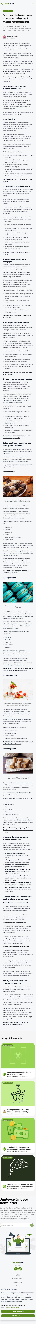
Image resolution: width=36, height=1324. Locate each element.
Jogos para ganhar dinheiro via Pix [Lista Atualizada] (19, 1073)
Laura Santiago (12, 36)
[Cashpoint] (7, 3)
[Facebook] (16, 1268)
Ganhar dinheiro (8, 11)
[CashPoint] (18, 1262)
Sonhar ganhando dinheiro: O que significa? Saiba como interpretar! (20, 1185)
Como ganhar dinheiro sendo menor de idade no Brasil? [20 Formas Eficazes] (18, 1111)
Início (18, 1275)
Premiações (18, 1282)
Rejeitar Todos (18, 1316)
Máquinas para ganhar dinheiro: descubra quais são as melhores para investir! (18, 830)
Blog (17, 1286)
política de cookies (12, 1307)
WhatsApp (29, 553)
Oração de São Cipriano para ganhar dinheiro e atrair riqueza (19, 1148)
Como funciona (17, 1279)
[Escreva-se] (31, 1225)
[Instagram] (20, 1268)
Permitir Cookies (18, 1311)
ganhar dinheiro (8, 71)
